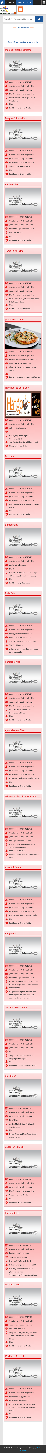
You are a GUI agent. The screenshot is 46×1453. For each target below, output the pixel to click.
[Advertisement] (25, 32)
